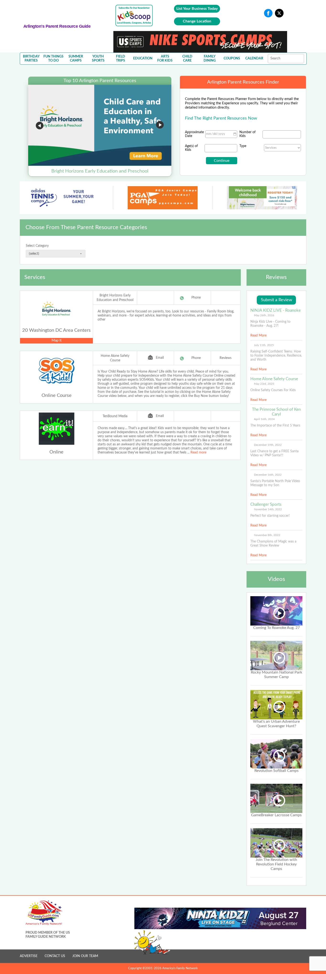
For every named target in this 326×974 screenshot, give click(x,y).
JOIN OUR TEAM (85, 956)
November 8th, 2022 (267, 535)
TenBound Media (115, 416)
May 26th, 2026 (264, 315)
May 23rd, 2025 (264, 383)
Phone (196, 297)
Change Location (197, 21)
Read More (258, 335)
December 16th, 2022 (268, 474)
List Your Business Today (197, 9)
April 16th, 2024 (264, 419)
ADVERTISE (28, 956)
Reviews (225, 358)
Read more (198, 452)
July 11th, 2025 (264, 345)
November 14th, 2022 (268, 509)
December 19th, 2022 (268, 444)
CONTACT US (55, 956)
